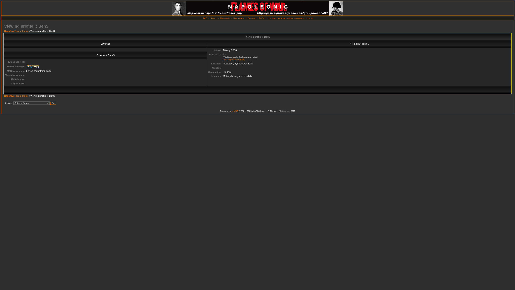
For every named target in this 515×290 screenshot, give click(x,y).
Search (213, 18)
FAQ (205, 18)
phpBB (235, 111)
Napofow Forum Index (16, 31)
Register (251, 18)
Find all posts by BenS (234, 59)
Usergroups (238, 18)
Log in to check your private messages (286, 18)
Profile (262, 18)
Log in (310, 18)
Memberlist (225, 18)
